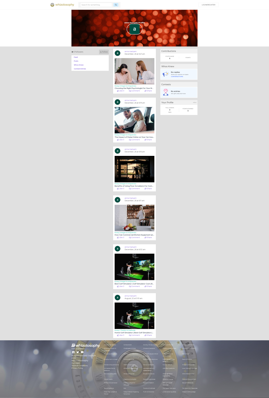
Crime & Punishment (188, 348)
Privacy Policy (77, 368)
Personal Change (168, 379)
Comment (135, 91)
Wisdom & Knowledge (188, 392)
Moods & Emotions (148, 374)
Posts (76, 61)
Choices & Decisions (149, 348)
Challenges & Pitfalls (130, 348)
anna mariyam (130, 51)
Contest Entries (80, 69)
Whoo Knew (79, 65)
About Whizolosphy (79, 361)
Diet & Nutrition (187, 354)
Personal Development (189, 379)
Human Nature (167, 364)
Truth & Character (148, 392)
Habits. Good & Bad (129, 364)
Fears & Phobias (187, 359)
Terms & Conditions (79, 366)
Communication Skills (169, 348)
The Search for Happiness (189, 388)
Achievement (128, 345)
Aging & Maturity (168, 345)
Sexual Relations (109, 388)
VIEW (194, 102)
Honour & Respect (148, 364)
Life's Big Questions (168, 368)
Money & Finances (129, 374)
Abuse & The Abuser (110, 345)
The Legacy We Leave (169, 388)
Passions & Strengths (130, 379)
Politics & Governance (110, 383)
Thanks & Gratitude (127, 330)
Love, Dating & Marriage (189, 368)
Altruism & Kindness (188, 345)
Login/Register (208, 5)
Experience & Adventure (150, 359)
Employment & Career (111, 359)
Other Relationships (188, 374)
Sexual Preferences (187, 383)
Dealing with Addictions (131, 354)
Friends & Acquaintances (111, 364)
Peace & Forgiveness (149, 379)
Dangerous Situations (110, 354)
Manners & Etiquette (110, 374)
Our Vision (75, 363)
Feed (76, 57)
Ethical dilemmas (129, 359)
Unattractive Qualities (169, 392)
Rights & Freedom (148, 383)
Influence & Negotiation (131, 368)
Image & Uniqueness (128, 86)
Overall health (108, 379)
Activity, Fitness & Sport (150, 345)
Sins (125, 388)
